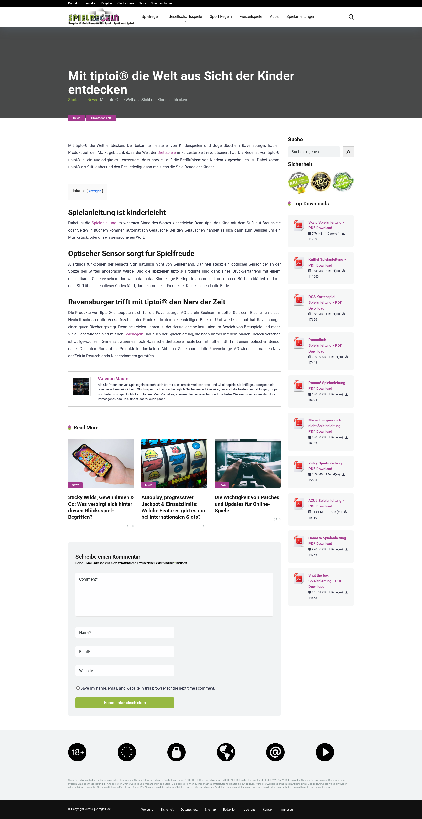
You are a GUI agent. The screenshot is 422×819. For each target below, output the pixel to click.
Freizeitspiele (251, 16)
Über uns (249, 809)
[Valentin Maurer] (81, 394)
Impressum (288, 809)
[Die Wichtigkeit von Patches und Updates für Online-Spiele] (248, 463)
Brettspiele (167, 152)
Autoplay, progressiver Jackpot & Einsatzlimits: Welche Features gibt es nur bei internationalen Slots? (173, 507)
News (142, 3)
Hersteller (90, 3)
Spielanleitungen (300, 16)
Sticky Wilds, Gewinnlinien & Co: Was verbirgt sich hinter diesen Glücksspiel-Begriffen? (101, 507)
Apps (274, 16)
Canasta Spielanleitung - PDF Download (328, 541)
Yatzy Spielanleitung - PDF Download (326, 466)
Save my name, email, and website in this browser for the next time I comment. (147, 688)
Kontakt (73, 3)
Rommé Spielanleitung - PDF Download (328, 386)
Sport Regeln (221, 16)
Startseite (76, 99)
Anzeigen (94, 191)
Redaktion (229, 809)
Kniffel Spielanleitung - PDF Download (327, 262)
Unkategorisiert (101, 118)
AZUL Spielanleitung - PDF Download (326, 503)
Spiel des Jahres (161, 3)
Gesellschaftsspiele (185, 16)
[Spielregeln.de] (101, 16)
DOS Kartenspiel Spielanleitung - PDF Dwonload (325, 302)
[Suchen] (348, 151)
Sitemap (210, 809)
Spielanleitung (104, 223)
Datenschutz (189, 809)
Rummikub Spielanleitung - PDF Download (325, 345)
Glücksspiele (125, 3)
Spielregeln (151, 16)
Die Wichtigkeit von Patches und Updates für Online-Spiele (247, 503)
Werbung (147, 809)
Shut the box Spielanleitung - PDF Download (325, 581)
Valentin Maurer (114, 378)
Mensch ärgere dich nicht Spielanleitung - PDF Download (325, 426)
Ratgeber (107, 3)
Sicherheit (167, 809)
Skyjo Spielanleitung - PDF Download (326, 225)
